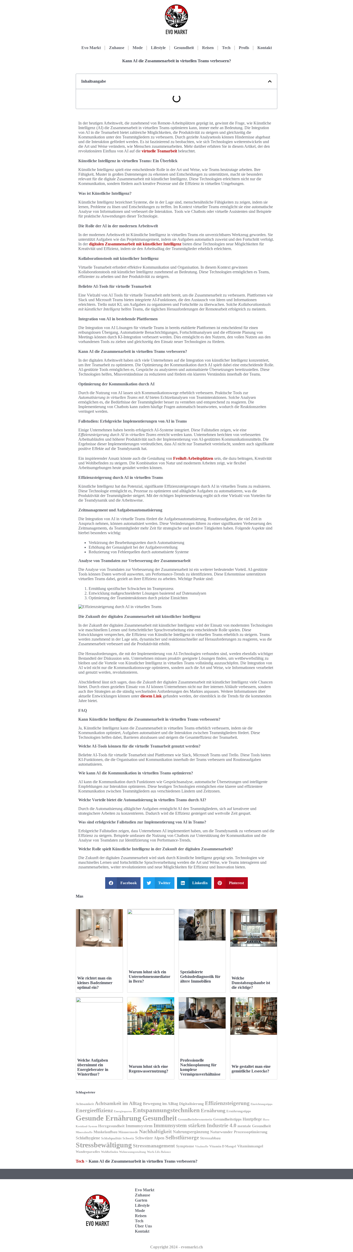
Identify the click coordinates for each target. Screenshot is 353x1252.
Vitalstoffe (201, 1146)
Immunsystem (139, 1125)
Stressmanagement (154, 1145)
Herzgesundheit (111, 1126)
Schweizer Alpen (149, 1138)
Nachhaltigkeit (155, 1131)
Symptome (185, 1146)
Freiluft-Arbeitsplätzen (193, 458)
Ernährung (213, 1110)
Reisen (208, 47)
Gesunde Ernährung (108, 1118)
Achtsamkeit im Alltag (118, 1103)
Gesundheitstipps (227, 1119)
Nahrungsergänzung (191, 1132)
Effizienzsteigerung (227, 1103)
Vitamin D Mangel (222, 1146)
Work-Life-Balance (159, 1151)
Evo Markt (91, 47)
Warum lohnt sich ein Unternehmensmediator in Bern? (149, 976)
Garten (141, 1200)
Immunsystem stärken (180, 1125)
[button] (270, 81)
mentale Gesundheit (254, 1126)
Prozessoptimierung (250, 1132)
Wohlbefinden (109, 1151)
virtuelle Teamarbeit (159, 151)
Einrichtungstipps (261, 1104)
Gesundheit (184, 47)
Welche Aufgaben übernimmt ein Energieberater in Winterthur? (92, 1067)
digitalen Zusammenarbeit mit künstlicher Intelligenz (135, 244)
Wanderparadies (88, 1152)
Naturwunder (221, 1132)
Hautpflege (252, 1119)
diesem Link (151, 696)
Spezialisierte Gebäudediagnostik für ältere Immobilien (200, 976)
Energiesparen (123, 1111)
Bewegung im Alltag (160, 1103)
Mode (138, 47)
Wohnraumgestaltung (132, 1151)
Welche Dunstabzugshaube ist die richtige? (251, 983)
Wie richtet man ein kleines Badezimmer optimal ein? (94, 983)
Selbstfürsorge (182, 1137)
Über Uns (143, 1226)
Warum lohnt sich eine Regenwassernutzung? (148, 1068)
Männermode (128, 1132)
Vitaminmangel (250, 1146)
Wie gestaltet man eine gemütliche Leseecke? (251, 1068)
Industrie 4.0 (221, 1125)
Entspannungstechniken (166, 1110)
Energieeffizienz (94, 1110)
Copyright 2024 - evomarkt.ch (176, 1247)
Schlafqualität (111, 1138)
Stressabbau (210, 1138)
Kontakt (264, 47)
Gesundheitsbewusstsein (195, 1119)
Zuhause (116, 47)
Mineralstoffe (84, 1132)
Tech (226, 47)
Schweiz (128, 1138)
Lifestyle (158, 47)
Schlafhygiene (88, 1138)
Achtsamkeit (85, 1104)
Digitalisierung (191, 1104)
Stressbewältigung (104, 1145)
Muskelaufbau (105, 1132)
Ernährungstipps (238, 1111)
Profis (244, 47)
